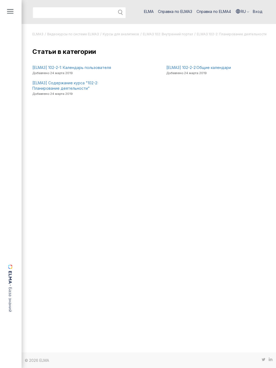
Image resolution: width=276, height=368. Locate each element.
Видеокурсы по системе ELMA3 (73, 34)
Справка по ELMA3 (175, 11)
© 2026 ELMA (37, 360)
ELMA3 (37, 34)
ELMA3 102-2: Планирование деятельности (232, 34)
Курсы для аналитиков (121, 34)
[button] (242, 11)
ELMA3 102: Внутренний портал (168, 34)
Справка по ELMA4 (213, 11)
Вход (258, 11)
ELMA (149, 11)
